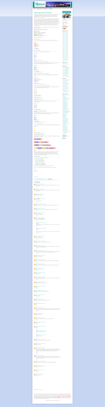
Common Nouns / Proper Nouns (66, 98)
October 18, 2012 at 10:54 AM (41, 217)
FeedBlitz (66, 27)
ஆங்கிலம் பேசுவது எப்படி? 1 (66, 63)
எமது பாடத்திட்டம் (64, 89)
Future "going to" (65, 101)
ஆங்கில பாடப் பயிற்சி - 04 (65, 34)
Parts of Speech (64, 116)
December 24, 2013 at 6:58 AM (41, 272)
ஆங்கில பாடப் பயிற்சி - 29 (65, 55)
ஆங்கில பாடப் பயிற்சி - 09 (65, 38)
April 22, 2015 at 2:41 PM (43, 290)
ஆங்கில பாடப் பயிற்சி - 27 (65, 53)
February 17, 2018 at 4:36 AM (42, 330)
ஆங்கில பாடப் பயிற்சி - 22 (65, 49)
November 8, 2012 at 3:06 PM (42, 228)
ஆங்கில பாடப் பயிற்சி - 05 (65, 35)
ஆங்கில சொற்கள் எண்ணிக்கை (66, 83)
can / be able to (64, 96)
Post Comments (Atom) (39, 389)
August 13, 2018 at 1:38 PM (41, 339)
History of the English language (66, 111)
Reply (36, 210)
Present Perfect (64, 123)
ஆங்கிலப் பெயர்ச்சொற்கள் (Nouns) (39, 158)
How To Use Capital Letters (66, 112)
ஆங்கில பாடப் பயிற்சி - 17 (65, 45)
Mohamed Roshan (38, 290)
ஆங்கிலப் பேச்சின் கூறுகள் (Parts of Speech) (43, 12)
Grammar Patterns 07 (65, 108)
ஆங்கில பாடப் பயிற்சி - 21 (65, 48)
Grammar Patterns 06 (65, 107)
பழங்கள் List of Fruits (65, 75)
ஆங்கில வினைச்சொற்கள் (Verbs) (39, 159)
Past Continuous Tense (65, 118)
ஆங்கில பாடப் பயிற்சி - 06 (65, 36)
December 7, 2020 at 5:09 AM (41, 361)
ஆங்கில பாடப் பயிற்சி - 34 (65, 59)
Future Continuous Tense (66, 102)
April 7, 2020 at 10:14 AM (41, 355)
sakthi (36, 217)
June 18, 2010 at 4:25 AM (42, 198)
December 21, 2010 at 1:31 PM (41, 208)
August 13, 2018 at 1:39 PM (41, 343)
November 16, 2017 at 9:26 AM (41, 326)
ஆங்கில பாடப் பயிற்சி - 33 (65, 58)
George (37, 313)
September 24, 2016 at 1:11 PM (41, 303)
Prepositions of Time (65, 121)
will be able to (64, 133)
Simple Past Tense (65, 127)
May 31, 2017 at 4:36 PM (40, 313)
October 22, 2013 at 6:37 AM (41, 259)
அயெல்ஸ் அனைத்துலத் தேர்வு (66, 80)
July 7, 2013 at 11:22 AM (41, 250)
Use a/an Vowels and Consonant (66, 131)
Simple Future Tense (65, 126)
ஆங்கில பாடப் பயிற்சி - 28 (65, 54)
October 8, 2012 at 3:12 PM (41, 212)
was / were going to (65, 132)
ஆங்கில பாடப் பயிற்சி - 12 (65, 41)
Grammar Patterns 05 (65, 106)
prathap (37, 355)
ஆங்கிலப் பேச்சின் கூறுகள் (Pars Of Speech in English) (41, 157)
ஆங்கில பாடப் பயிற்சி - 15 (65, 43)
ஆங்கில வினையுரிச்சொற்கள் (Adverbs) (39, 161)
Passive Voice (64, 117)
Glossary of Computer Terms (66, 67)
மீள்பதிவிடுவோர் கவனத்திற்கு (66, 90)
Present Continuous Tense (66, 122)
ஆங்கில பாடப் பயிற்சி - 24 (65, 51)
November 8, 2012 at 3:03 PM (42, 222)
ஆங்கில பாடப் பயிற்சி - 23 (65, 50)
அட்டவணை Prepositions (65, 71)
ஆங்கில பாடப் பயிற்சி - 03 (65, 33)
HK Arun (37, 198)
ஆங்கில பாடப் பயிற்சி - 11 (65, 40)
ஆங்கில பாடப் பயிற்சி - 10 (65, 39)
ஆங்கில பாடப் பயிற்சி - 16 (65, 44)
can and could (64, 97)
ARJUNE (37, 361)
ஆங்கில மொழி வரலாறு (65, 85)
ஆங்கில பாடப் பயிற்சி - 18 (65, 46)
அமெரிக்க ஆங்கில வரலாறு (65, 79)
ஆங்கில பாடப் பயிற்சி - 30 (65, 56)
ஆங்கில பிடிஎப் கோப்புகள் (65, 84)
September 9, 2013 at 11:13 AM (41, 255)
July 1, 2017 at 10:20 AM (41, 317)
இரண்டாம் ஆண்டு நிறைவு (65, 88)
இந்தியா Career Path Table (66, 72)
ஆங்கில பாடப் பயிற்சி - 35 (65, 60)
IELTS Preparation (65, 113)
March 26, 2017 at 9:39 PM (41, 307)
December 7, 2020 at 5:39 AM (41, 365)
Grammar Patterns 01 (65, 103)
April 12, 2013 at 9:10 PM (41, 245)
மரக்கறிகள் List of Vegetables (66, 76)
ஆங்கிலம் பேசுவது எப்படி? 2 (66, 64)
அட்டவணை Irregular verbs (66, 70)
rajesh (36, 307)
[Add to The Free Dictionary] (64, 138)
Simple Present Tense (65, 128)
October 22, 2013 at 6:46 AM (41, 268)
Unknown (37, 208)
